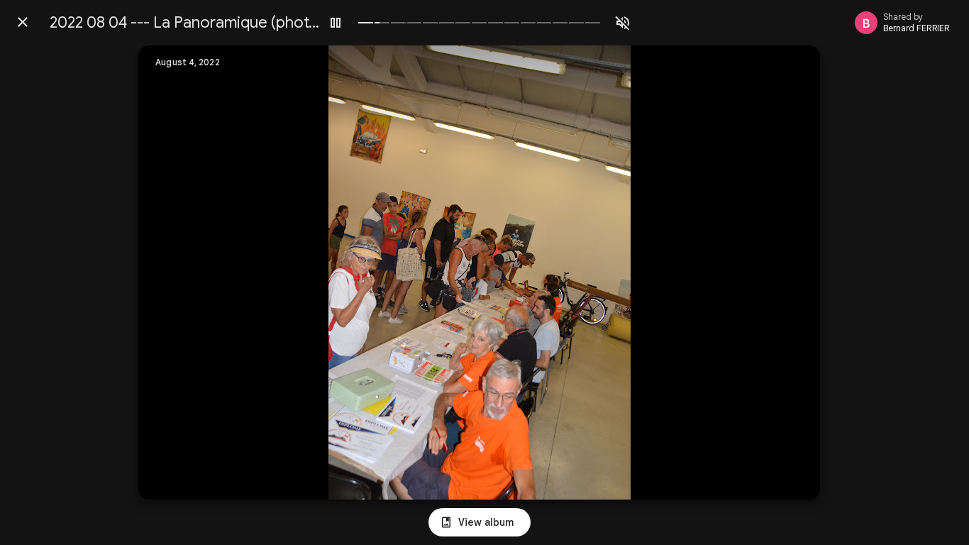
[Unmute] (623, 23)
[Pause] (335, 23)
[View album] (479, 522)
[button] (178, 272)
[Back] (23, 22)
